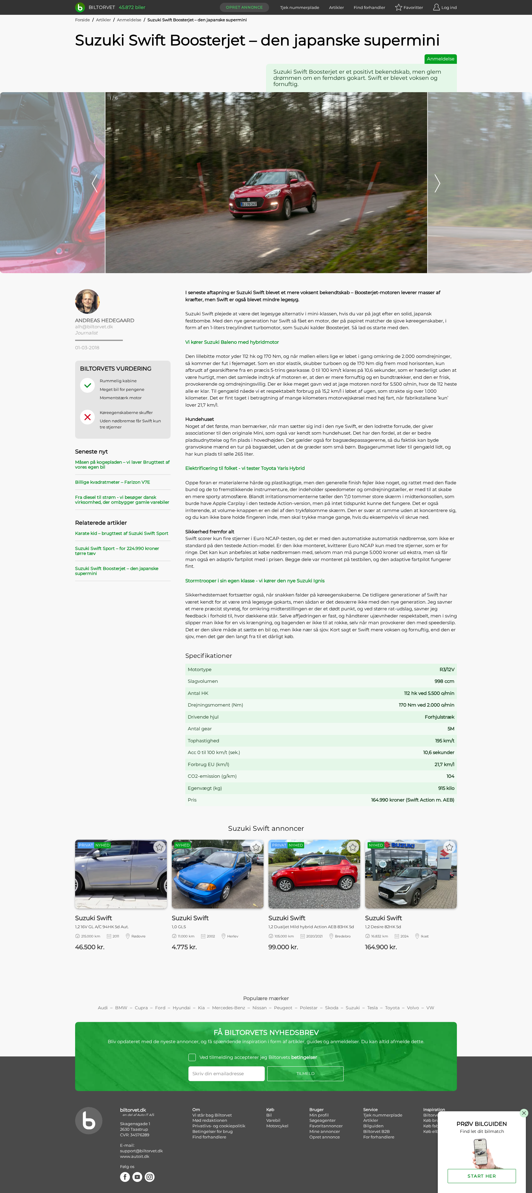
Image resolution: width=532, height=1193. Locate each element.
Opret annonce (244, 7)
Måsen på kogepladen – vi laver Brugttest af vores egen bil (122, 464)
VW (430, 1008)
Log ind (449, 7)
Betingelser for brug (212, 1131)
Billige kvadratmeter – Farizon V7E (112, 482)
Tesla (372, 1008)
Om (196, 1109)
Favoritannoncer (326, 1125)
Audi (103, 1008)
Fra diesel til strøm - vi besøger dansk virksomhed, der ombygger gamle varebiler (122, 499)
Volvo (413, 1008)
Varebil (273, 1120)
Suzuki (353, 1008)
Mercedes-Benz (228, 1008)
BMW (121, 1008)
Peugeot (283, 1008)
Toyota (392, 1008)
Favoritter (413, 7)
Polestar (309, 1008)
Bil (269, 1115)
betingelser (304, 1057)
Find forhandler (369, 7)
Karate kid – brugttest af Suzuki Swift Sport (121, 533)
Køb (270, 1109)
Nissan (259, 1008)
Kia (201, 1008)
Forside (82, 19)
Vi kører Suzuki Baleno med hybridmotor (232, 342)
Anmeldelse (129, 19)
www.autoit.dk (134, 1156)
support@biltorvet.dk (141, 1150)
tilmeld (305, 1073)
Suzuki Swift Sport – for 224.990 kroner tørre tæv (117, 551)
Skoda (331, 1008)
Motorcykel (277, 1125)
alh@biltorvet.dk (94, 327)
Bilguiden (373, 1125)
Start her (482, 1176)
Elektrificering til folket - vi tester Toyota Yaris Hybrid (245, 468)
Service (370, 1109)
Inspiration (434, 1109)
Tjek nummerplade (299, 7)
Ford (160, 1008)
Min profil (319, 1115)
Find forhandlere (209, 1136)
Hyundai (182, 1008)
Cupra (141, 1008)
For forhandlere (378, 1136)
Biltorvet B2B (376, 1131)
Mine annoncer (324, 1131)
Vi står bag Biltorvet (212, 1115)
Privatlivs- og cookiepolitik (218, 1125)
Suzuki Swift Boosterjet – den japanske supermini (116, 571)
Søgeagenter (322, 1120)
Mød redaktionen (209, 1120)
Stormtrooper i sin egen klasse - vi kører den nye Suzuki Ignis (254, 581)
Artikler (336, 7)
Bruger (316, 1109)
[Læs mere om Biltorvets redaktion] (123, 301)
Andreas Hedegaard (104, 320)
